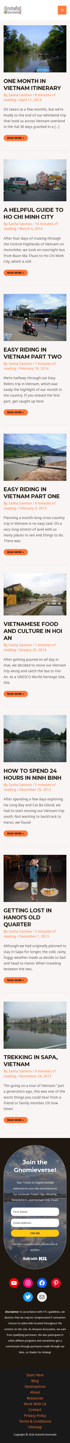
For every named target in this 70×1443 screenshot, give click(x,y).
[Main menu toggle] (62, 10)
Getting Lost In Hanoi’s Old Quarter (28, 917)
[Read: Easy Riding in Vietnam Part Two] (35, 317)
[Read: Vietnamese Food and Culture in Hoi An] (35, 594)
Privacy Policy (35, 1415)
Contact (35, 1409)
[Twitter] (28, 1297)
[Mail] (42, 1297)
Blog (35, 1380)
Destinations (35, 1386)
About (35, 1392)
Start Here (35, 1375)
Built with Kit (35, 1258)
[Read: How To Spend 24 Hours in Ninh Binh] (35, 738)
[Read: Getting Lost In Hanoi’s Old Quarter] (35, 878)
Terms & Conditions (35, 1421)
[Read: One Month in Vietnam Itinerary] (35, 48)
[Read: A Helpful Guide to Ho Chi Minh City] (35, 180)
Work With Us (35, 1404)
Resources (35, 1398)
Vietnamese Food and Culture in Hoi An (33, 631)
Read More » (15, 137)
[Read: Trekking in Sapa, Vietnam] (35, 1024)
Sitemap (35, 1427)
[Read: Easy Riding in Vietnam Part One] (35, 457)
